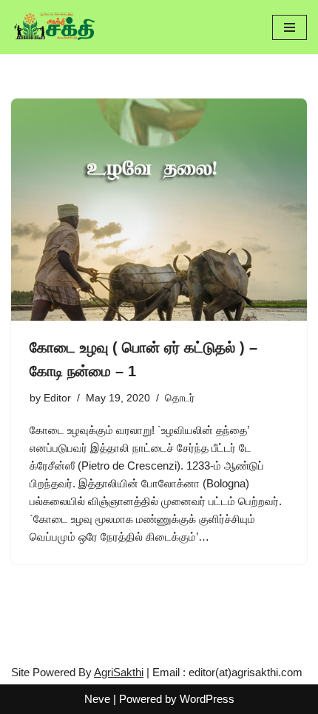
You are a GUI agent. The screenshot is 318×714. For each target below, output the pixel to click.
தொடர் (179, 398)
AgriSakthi (118, 672)
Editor (57, 398)
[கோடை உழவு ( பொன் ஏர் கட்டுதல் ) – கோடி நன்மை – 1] (159, 210)
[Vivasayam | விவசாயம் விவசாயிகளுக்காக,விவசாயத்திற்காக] (55, 27)
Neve (97, 699)
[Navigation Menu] (289, 27)
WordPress (207, 699)
